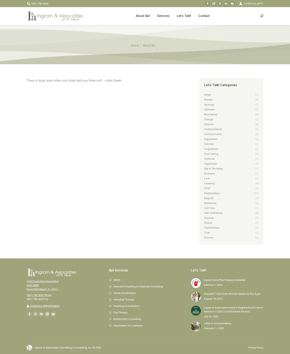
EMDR (116, 280)
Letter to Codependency (217, 323)
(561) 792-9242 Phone (39, 295)
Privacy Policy (255, 347)
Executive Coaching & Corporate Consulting (138, 286)
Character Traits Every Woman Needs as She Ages (232, 293)
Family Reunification (124, 293)
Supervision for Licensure (127, 325)
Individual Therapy (123, 299)
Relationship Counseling (127, 319)
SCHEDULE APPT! (253, 3)
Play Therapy (120, 312)
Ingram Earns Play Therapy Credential (224, 280)
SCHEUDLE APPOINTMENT (44, 306)
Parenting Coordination (126, 306)
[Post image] (196, 283)
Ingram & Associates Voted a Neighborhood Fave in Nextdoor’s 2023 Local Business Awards (233, 309)
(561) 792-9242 (40, 3)
